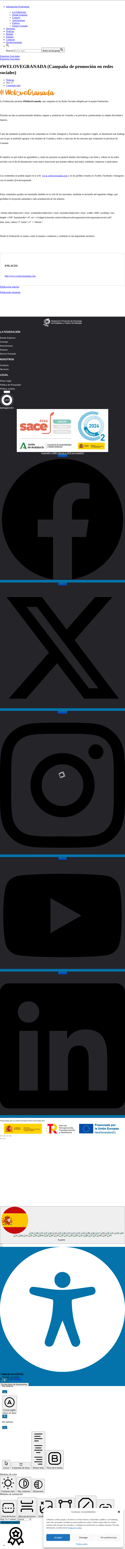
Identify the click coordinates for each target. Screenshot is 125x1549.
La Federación (19, 12)
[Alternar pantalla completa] (7, 1135)
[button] (118, 1511)
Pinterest (65, 1170)
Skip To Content (8, 1519)
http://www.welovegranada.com (20, 276)
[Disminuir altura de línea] (4, 1427)
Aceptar (58, 1537)
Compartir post (13, 85)
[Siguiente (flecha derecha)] (4, 1138)
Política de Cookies (75, 1528)
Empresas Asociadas (10, 56)
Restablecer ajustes (10, 1522)
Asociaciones (18, 20)
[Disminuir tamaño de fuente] (4, 1391)
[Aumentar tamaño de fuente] (4, 1380)
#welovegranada (14, 42)
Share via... (96, 1193)
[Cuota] (4, 1135)
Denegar (83, 1537)
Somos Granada (20, 26)
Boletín (9, 34)
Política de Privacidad (10, 385)
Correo (33, 1193)
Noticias (10, 31)
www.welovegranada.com (54, 175)
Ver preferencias (108, 1537)
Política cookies (82, 1544)
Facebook (33, 1159)
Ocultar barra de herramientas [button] (14, 1384)
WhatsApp (97, 1159)
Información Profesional (17, 6)
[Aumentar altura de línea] (4, 1416)
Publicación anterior (9, 287)
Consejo (16, 17)
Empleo (10, 37)
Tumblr (33, 1181)
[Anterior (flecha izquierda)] (1, 1138)
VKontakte (96, 1181)
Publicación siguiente (10, 292)
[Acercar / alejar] (10, 1135)
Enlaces (16, 23)
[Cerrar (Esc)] (1, 1135)
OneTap (17, 1379)
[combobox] (62, 1225)
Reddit (65, 1181)
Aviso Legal (5, 381)
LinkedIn (96, 1170)
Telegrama (33, 1170)
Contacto (10, 39)
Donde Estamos (19, 15)
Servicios (10, 28)
